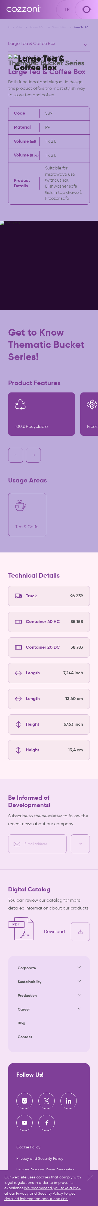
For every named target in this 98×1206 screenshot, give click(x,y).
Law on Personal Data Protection (45, 1170)
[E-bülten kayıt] (80, 843)
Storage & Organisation (38, 27)
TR (67, 9)
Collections (20, 27)
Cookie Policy (28, 1147)
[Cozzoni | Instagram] (24, 1101)
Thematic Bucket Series (60, 27)
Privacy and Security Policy (39, 1158)
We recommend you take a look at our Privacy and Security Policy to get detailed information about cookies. (42, 1193)
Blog (21, 1023)
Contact (25, 1036)
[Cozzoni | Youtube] (24, 1123)
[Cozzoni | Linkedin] (68, 1101)
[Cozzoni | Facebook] (46, 1123)
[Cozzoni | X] (46, 1101)
